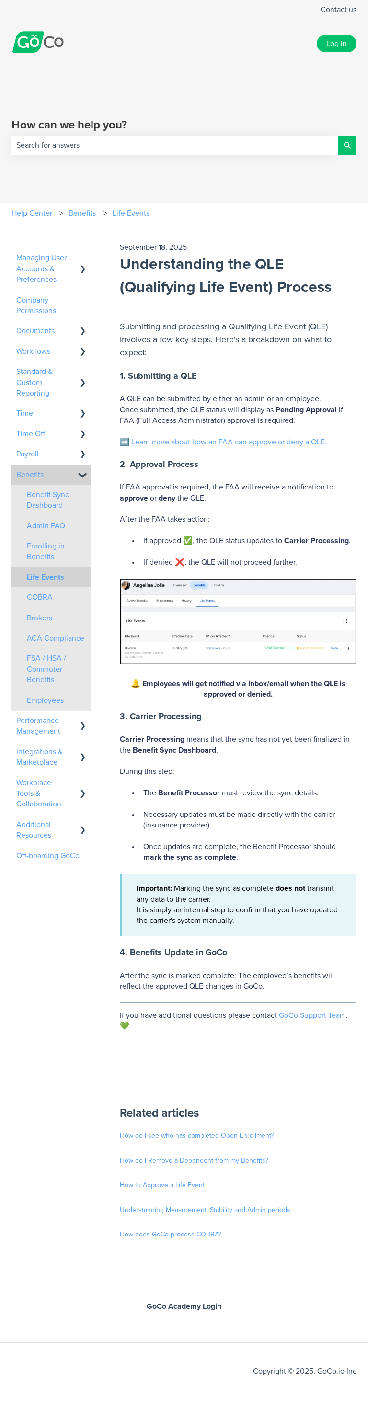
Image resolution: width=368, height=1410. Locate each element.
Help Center (32, 213)
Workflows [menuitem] (33, 351)
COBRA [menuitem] (40, 597)
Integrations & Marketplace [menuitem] (39, 757)
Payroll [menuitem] (27, 454)
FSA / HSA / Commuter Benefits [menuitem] (46, 669)
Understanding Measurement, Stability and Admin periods (205, 1210)
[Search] (347, 145)
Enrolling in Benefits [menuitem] (46, 551)
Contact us (338, 9)
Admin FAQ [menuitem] (46, 526)
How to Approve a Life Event (163, 1185)
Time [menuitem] (24, 413)
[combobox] (175, 145)
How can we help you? (69, 125)
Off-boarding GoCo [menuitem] (48, 856)
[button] (83, 258)
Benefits (82, 213)
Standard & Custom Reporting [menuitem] (34, 382)
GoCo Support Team (312, 1015)
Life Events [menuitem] (45, 577)
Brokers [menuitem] (39, 618)
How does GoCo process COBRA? (170, 1234)
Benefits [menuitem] (30, 474)
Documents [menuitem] (35, 331)
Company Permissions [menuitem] (36, 305)
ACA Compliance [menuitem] (55, 638)
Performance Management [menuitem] (38, 726)
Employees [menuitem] (45, 700)
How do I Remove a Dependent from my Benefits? (194, 1160)
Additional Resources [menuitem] (33, 830)
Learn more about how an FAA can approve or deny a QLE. (229, 442)
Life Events (131, 213)
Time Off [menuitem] (30, 434)
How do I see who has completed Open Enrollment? (197, 1135)
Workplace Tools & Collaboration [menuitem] (38, 793)
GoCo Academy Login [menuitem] (184, 1306)
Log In (336, 43)
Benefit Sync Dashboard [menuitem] (48, 500)
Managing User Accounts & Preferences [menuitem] (41, 268)
